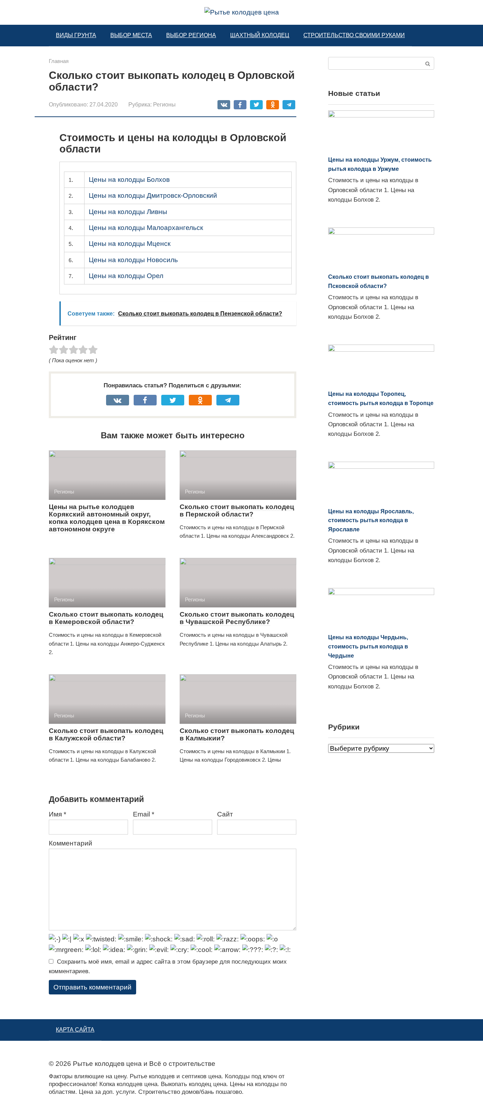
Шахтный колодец (259, 35)
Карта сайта (75, 1030)
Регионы (164, 104)
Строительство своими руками (354, 35)
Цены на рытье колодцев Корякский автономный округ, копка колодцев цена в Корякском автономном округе (107, 518)
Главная (59, 61)
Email (143, 814)
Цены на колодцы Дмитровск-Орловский (153, 195)
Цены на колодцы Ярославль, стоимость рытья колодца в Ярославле (371, 520)
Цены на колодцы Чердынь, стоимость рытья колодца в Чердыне (368, 646)
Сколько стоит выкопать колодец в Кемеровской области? (106, 618)
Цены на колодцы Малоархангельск (146, 227)
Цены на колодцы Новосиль (133, 260)
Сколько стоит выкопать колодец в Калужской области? (106, 734)
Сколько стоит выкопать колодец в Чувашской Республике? (237, 618)
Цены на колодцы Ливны (128, 211)
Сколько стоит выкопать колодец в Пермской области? (237, 510)
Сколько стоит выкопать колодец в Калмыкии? (237, 734)
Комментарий (70, 843)
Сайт (225, 814)
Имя (57, 814)
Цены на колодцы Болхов (129, 179)
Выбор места (131, 35)
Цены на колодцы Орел (126, 275)
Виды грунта (76, 35)
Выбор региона (191, 35)
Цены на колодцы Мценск (129, 243)
